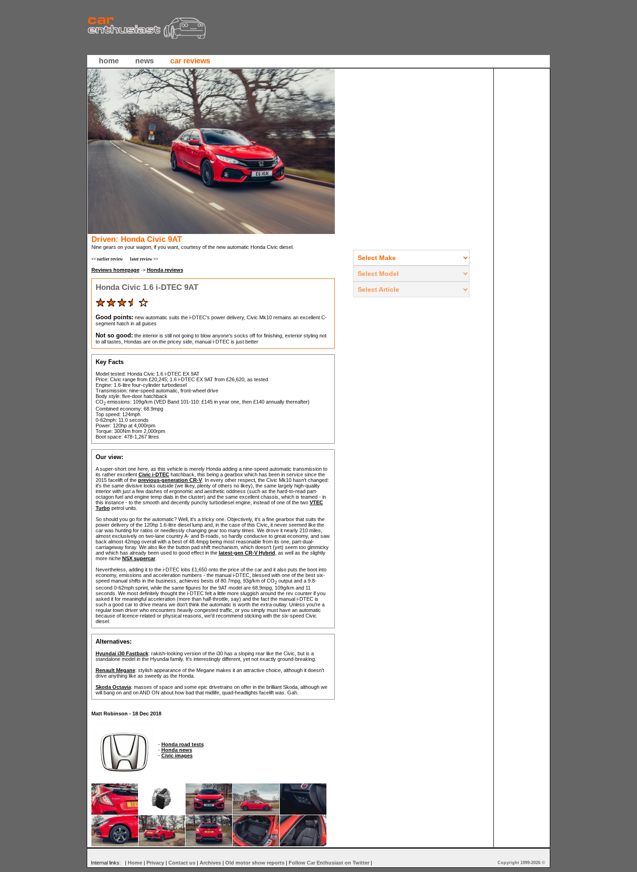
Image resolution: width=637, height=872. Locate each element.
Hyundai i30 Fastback (122, 653)
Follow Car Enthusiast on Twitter (329, 862)
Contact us (181, 862)
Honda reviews (165, 270)
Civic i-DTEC (153, 474)
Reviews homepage (115, 270)
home (109, 61)
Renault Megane (115, 670)
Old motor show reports (254, 862)
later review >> (144, 259)
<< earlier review (107, 259)
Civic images (177, 755)
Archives (210, 862)
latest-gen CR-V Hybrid (247, 553)
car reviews (190, 61)
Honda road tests (182, 744)
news (144, 61)
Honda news (176, 750)
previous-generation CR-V (170, 480)
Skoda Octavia (113, 687)
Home (135, 862)
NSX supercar (138, 558)
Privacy (155, 862)
